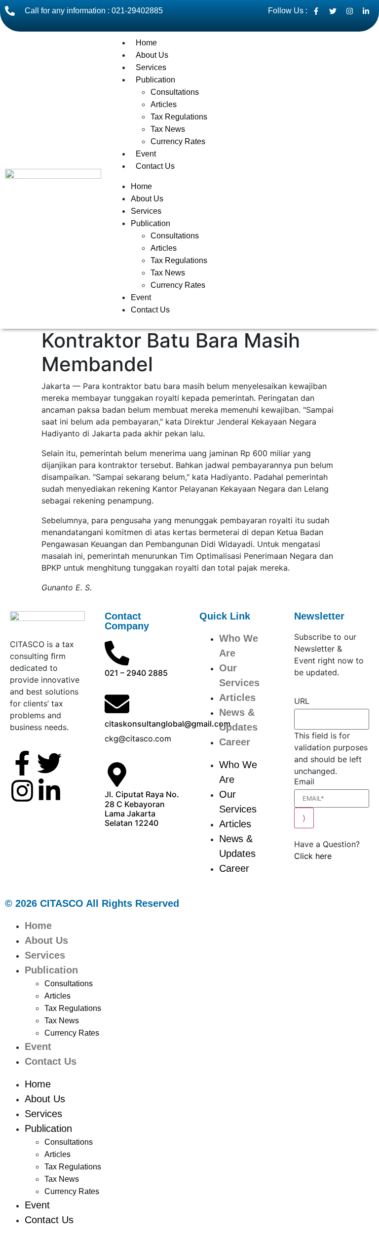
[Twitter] (49, 763)
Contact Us (155, 166)
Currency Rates (178, 141)
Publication (155, 80)
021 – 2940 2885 (136, 673)
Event (146, 154)
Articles (164, 104)
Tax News (168, 129)
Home (146, 43)
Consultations (175, 92)
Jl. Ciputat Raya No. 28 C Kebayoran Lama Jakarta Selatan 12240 (142, 808)
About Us (152, 55)
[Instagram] (22, 790)
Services (151, 67)
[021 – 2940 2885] (117, 653)
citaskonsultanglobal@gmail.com (167, 724)
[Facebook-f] (22, 763)
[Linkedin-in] (49, 790)
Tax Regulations (179, 117)
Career (234, 741)
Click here (313, 856)
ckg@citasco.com (138, 738)
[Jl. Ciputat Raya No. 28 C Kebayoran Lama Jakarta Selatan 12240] (117, 774)
